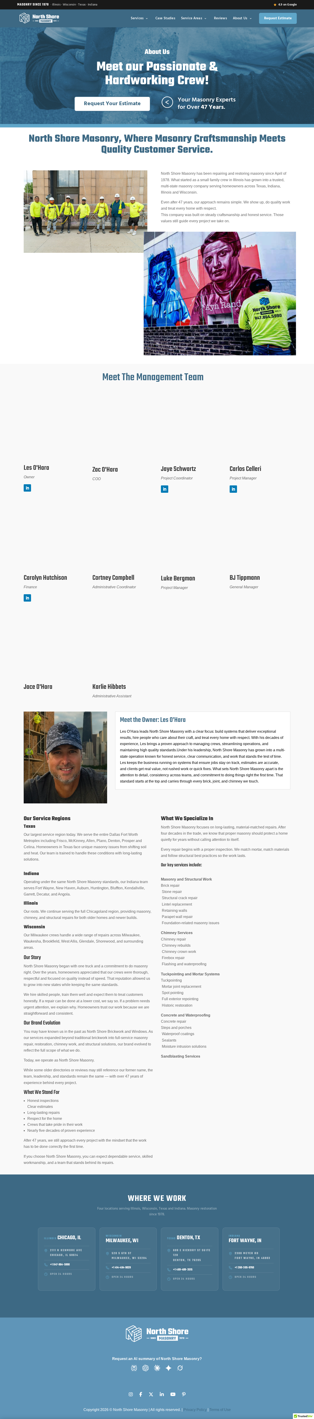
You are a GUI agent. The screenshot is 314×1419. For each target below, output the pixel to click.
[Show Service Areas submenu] (205, 18)
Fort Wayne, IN (245, 1241)
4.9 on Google (287, 4)
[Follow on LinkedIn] (27, 488)
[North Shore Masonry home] (39, 18)
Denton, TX (188, 1238)
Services (137, 18)
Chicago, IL (69, 1238)
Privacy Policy (195, 1410)
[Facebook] (140, 1391)
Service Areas (191, 18)
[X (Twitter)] (151, 1391)
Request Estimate (278, 18)
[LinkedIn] (162, 1391)
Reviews (220, 18)
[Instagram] (131, 1391)
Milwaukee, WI (122, 1241)
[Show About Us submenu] (250, 18)
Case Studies (165, 18)
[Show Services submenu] (146, 18)
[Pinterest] (184, 1391)
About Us (240, 18)
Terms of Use (220, 1410)
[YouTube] (173, 1391)
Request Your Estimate (112, 103)
